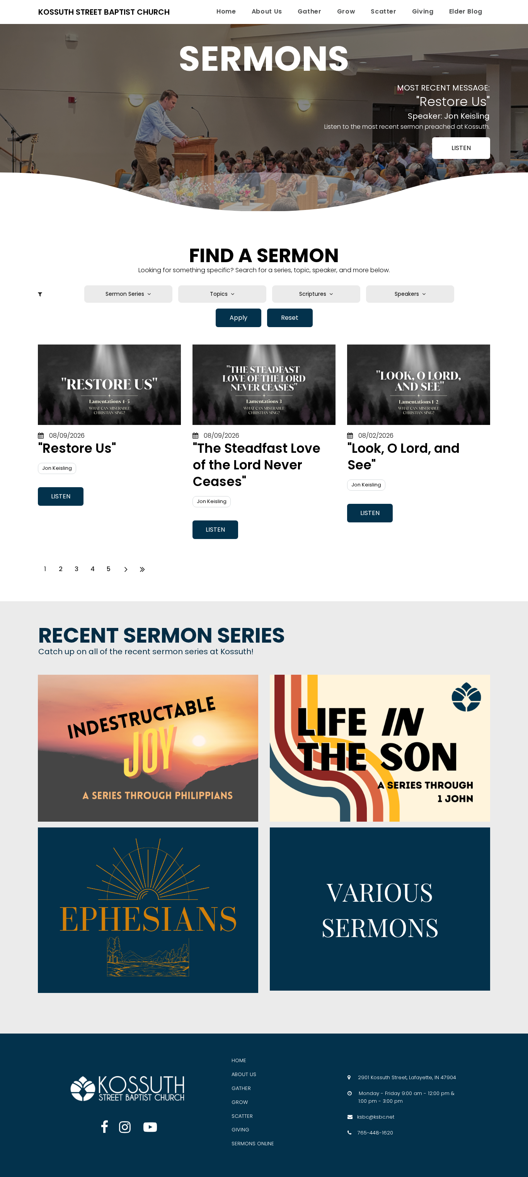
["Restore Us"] (109, 385)
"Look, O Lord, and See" (403, 456)
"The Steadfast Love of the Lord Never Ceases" (256, 465)
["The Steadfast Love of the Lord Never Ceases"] (264, 385)
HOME (239, 1060)
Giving (423, 11)
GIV (236, 1129)
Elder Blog (465, 11)
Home (226, 11)
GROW (240, 1102)
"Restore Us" (77, 448)
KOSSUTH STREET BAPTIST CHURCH (104, 12)
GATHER (241, 1088)
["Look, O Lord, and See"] (418, 385)
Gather (310, 11)
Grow (346, 11)
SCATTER (242, 1116)
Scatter (383, 11)
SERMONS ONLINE (253, 1143)
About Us (267, 11)
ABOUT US (244, 1074)
